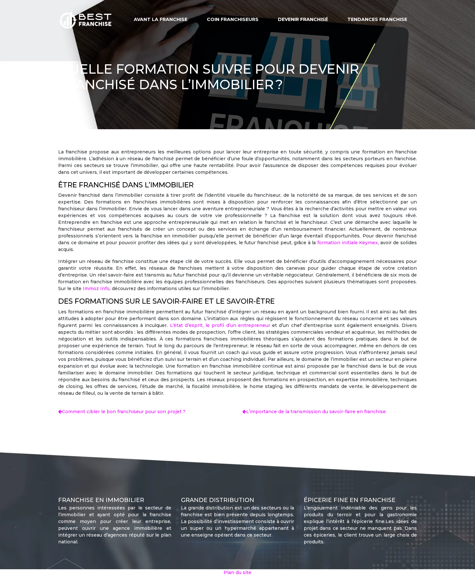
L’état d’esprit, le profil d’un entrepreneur (220, 325)
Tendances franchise (377, 19)
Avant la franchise (160, 19)
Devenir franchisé (303, 19)
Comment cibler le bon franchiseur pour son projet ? (123, 411)
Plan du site (237, 572)
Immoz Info (96, 288)
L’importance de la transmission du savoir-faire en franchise (316, 411)
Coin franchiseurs (233, 19)
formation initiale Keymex (347, 243)
